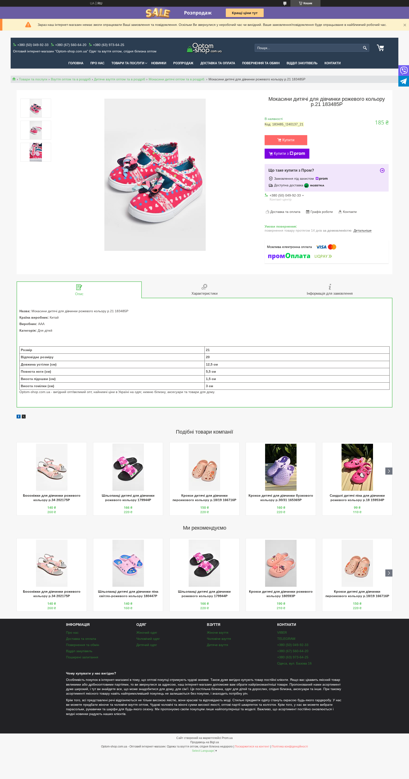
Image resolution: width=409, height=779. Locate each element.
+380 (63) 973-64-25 (292, 657)
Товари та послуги (127, 63)
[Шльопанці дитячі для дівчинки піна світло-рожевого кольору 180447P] (128, 563)
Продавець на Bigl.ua (204, 742)
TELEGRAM (286, 639)
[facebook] (19, 417)
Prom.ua (227, 738)
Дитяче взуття (217, 645)
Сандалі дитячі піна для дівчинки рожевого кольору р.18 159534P (357, 498)
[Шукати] (365, 48)
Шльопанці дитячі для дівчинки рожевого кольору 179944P (128, 498)
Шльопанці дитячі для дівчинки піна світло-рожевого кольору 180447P (128, 594)
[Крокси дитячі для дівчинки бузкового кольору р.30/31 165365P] (280, 467)
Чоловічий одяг (148, 639)
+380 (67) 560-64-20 (292, 651)
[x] (24, 417)
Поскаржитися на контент (252, 746)
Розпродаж (183, 63)
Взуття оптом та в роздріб (71, 79)
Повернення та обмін (261, 63)
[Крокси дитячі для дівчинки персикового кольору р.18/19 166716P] (204, 467)
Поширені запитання (82, 657)
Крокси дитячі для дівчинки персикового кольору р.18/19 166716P (204, 498)
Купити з (281, 153)
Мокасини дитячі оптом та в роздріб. (177, 79)
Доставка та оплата (217, 63)
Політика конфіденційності (290, 746)
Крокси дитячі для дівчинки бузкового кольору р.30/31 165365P (281, 498)
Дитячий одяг (146, 645)
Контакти (333, 63)
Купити (288, 140)
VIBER (282, 632)
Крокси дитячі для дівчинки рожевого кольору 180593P (281, 594)
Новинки (158, 63)
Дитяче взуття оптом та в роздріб (119, 79)
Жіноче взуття (217, 632)
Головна (75, 63)
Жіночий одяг (146, 632)
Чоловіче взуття (219, 639)
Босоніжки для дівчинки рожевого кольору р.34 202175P (51, 498)
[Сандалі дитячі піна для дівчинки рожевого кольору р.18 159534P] (357, 467)
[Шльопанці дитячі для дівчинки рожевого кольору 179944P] (128, 467)
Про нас (97, 63)
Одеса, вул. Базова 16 (294, 663)
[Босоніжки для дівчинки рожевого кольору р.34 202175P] (51, 467)
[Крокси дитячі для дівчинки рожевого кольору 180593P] (280, 563)
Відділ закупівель (302, 63)
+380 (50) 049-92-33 (292, 645)
